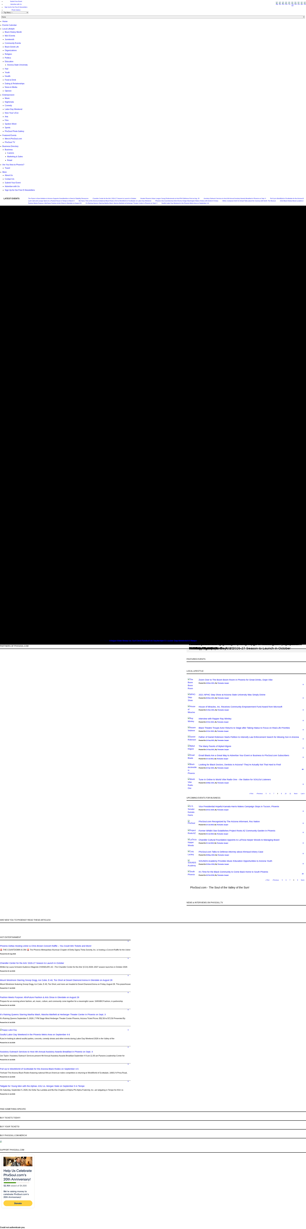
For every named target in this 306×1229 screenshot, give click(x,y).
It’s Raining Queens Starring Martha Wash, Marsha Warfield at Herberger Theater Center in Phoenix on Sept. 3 (121, 203)
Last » (303, 793)
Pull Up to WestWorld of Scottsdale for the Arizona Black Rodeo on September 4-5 (39, 1069)
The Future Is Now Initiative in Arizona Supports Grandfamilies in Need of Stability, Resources (58, 198)
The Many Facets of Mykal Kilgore (215, 746)
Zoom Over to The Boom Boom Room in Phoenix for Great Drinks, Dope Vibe (236, 680)
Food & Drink (10, 80)
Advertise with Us (16, 4)
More (4, 172)
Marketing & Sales (15, 157)
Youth (7, 72)
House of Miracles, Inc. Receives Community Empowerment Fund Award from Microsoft (240, 707)
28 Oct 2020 (210, 810)
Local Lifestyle (8, 29)
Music (7, 98)
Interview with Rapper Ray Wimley (215, 719)
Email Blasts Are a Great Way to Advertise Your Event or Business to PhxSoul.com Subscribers (244, 755)
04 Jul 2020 (210, 834)
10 (286, 793)
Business (9, 150)
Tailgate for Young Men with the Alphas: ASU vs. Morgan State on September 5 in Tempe (42, 1086)
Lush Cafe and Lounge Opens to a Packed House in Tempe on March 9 (51, 201)
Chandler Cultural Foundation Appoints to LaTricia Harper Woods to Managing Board (239, 840)
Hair (6, 69)
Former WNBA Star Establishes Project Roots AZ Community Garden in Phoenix (237, 831)
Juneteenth (9, 39)
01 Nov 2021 (210, 710)
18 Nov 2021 (210, 683)
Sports (7, 128)
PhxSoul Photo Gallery (14, 131)
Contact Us (9, 179)
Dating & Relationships (14, 84)
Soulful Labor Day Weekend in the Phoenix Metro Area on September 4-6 (185, 203)
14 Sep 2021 (210, 749)
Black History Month (13, 32)
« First (251, 793)
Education (9, 61)
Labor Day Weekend (13, 109)
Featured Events (9, 135)
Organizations (11, 50)
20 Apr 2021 (210, 768)
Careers (10, 153)
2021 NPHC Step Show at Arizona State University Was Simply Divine (232, 695)
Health (7, 76)
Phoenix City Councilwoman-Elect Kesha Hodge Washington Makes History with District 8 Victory (186, 201)
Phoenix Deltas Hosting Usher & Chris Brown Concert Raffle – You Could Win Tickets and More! (45, 946)
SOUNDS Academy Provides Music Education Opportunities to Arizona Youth (235, 861)
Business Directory (10, 146)
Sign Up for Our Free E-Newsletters (16, 7)
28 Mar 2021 (210, 783)
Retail (9, 160)
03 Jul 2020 (210, 843)
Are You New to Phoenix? (13, 165)
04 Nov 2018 (210, 864)
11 (290, 793)
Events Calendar (9, 25)
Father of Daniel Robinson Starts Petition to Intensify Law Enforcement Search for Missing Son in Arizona (249, 737)
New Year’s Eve (12, 113)
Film (6, 120)
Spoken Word (10, 124)
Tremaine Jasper (223, 683)
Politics (8, 58)
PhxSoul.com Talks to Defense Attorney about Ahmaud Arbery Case (231, 852)
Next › (296, 793)
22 (303, 874)
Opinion (8, 91)
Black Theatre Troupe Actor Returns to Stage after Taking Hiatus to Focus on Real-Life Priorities (244, 728)
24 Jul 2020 (210, 825)
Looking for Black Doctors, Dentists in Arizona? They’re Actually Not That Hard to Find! (240, 764)
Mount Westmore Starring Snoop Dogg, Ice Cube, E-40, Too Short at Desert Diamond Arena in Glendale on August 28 (56, 980)
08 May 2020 (210, 855)
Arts (6, 117)
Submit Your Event (16, 1)
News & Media (11, 87)
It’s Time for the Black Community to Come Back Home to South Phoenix (233, 872)
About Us (9, 175)
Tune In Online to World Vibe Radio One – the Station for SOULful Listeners (235, 779)
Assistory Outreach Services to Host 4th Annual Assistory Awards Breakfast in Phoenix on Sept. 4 (235, 198)
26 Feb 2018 (210, 875)
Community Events (13, 43)
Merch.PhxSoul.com (13, 139)
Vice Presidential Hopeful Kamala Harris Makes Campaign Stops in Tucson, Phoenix (239, 806)
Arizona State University (17, 65)
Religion (8, 54)
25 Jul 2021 (210, 759)
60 (303, 769)
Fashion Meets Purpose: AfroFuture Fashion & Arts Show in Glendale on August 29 (55, 203)
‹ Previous (259, 793)
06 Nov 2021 (210, 698)
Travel (7, 168)
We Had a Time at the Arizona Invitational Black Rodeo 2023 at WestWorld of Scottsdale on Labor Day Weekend (115, 201)
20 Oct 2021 (210, 731)
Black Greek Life (12, 47)
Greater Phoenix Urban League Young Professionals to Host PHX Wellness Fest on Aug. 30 (169, 198)
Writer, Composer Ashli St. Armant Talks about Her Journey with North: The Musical (249, 201)
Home (5, 21)
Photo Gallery (16, 10)
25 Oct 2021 (210, 722)
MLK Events (10, 36)
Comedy (8, 105)
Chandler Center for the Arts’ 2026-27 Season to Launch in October (114, 198)
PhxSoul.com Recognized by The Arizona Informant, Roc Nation (229, 821)
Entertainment (8, 95)
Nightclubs (9, 102)
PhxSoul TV (10, 142)
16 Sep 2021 (210, 740)
